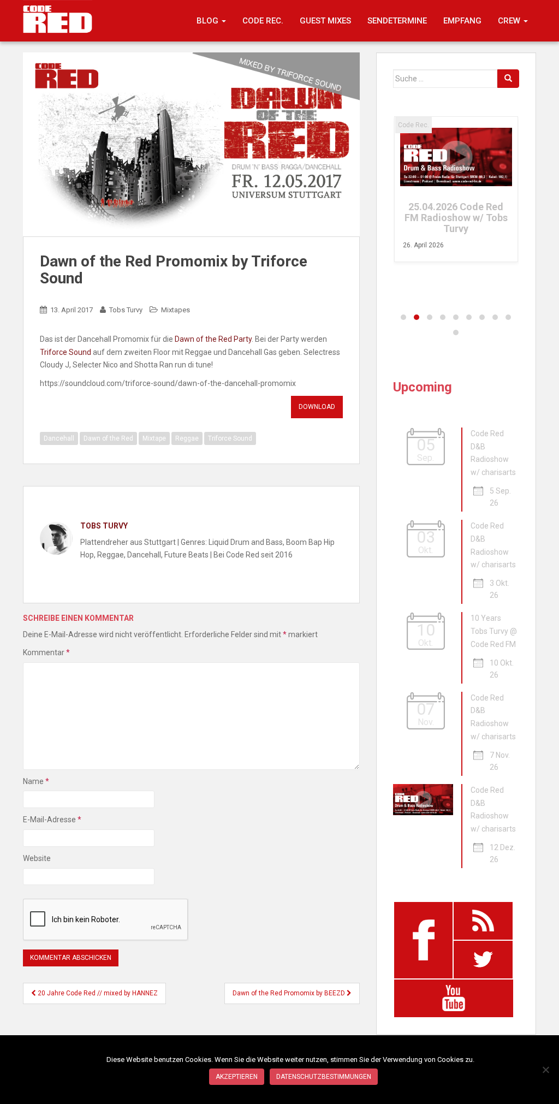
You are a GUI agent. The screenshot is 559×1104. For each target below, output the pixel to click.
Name (36, 781)
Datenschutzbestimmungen (323, 1077)
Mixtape (154, 438)
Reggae (187, 438)
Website (37, 858)
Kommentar (46, 652)
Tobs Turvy (125, 310)
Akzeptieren (237, 1077)
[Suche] (508, 78)
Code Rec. (262, 21)
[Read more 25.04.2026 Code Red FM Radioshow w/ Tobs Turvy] (456, 157)
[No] (545, 1069)
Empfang (462, 21)
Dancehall (59, 438)
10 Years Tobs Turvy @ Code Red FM (494, 631)
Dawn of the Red (108, 438)
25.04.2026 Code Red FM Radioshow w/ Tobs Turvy (456, 217)
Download (317, 407)
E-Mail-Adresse (52, 819)
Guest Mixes (325, 21)
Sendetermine (397, 21)
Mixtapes (175, 310)
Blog (209, 21)
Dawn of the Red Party (213, 339)
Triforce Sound (65, 352)
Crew (510, 21)
